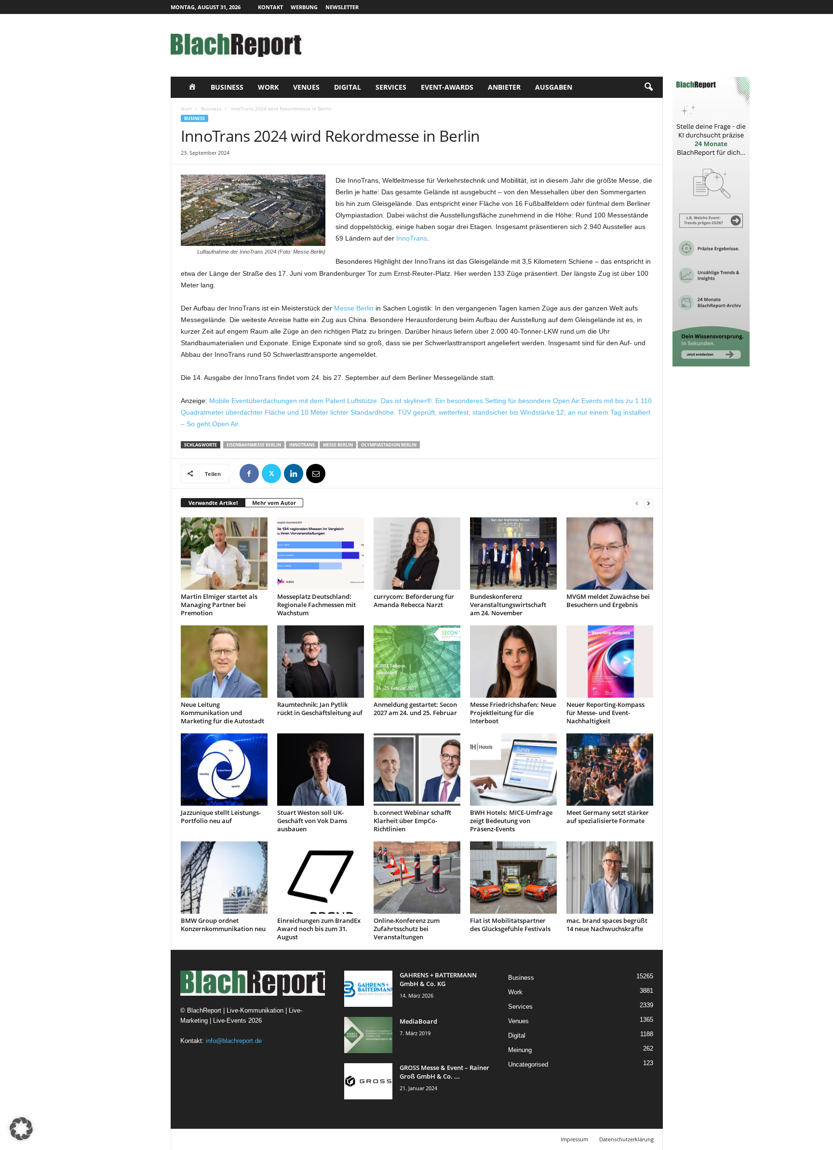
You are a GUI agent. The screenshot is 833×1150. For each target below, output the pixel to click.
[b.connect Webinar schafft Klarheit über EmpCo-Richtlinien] (417, 769)
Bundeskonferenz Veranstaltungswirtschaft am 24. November (508, 604)
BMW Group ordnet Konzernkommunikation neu (223, 924)
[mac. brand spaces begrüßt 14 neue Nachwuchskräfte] (609, 877)
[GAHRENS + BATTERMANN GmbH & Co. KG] (368, 989)
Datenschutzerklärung (626, 1139)
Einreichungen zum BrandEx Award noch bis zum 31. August (319, 928)
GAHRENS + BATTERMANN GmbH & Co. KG (438, 979)
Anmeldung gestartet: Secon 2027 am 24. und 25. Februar (415, 708)
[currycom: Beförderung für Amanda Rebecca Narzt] (417, 553)
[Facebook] (249, 473)
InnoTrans (411, 238)
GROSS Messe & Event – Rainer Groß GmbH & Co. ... (444, 1072)
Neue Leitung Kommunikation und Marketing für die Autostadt (222, 712)
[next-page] (648, 503)
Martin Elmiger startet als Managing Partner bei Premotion (219, 604)
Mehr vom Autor (274, 502)
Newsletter (342, 7)
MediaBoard (418, 1021)
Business (227, 87)
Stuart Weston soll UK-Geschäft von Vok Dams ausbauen (312, 820)
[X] (271, 473)
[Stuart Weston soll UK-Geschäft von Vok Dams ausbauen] (320, 769)
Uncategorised (528, 1064)
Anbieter (504, 87)
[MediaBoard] (368, 1035)
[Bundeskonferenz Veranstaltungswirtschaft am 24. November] (513, 553)
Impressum (574, 1139)
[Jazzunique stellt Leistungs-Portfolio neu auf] (224, 769)
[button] (648, 87)
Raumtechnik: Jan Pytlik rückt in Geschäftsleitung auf (320, 708)
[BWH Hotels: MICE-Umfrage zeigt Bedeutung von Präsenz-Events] (513, 769)
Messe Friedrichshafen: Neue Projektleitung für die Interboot (513, 712)
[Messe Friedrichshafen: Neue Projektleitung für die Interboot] (513, 661)
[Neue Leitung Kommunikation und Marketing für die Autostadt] (224, 661)
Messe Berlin (354, 308)
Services (391, 87)
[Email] (315, 473)
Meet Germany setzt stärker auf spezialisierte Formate (607, 816)
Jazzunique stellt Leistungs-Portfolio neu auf (221, 816)
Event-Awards (447, 87)
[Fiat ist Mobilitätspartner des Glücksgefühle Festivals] (513, 877)
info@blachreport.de (234, 1040)
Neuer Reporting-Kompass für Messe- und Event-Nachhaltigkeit (605, 712)
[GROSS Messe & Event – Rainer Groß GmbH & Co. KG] (368, 1081)
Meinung (520, 1050)
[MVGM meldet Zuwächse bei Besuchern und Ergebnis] (609, 553)
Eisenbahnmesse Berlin (254, 445)
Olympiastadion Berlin (388, 445)
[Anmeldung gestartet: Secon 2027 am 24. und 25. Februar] (417, 661)
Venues (306, 87)
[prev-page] (637, 503)
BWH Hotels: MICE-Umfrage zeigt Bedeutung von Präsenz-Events (511, 820)
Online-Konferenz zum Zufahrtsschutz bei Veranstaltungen (407, 928)
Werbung (304, 7)
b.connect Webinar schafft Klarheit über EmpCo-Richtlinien (412, 820)
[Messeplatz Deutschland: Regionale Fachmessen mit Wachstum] (320, 553)
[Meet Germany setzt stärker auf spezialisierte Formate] (609, 769)
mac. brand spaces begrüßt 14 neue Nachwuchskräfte (606, 924)
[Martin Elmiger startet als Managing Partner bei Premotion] (224, 553)
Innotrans (302, 445)
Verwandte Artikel (213, 502)
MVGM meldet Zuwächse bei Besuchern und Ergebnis (608, 600)
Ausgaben (553, 87)
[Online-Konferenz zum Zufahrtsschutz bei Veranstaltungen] (417, 877)
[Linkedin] (293, 473)
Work (268, 87)
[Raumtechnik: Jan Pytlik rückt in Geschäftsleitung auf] (320, 661)
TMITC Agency (261, 1139)
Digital (347, 87)
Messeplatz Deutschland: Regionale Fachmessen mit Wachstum (316, 604)
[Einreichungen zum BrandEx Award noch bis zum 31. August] (320, 877)
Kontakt (270, 7)
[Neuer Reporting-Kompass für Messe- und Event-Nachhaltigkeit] (609, 661)
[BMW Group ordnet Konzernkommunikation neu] (224, 877)
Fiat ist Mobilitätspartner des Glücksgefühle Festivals (510, 924)
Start (186, 108)
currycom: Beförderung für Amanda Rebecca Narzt (414, 600)
